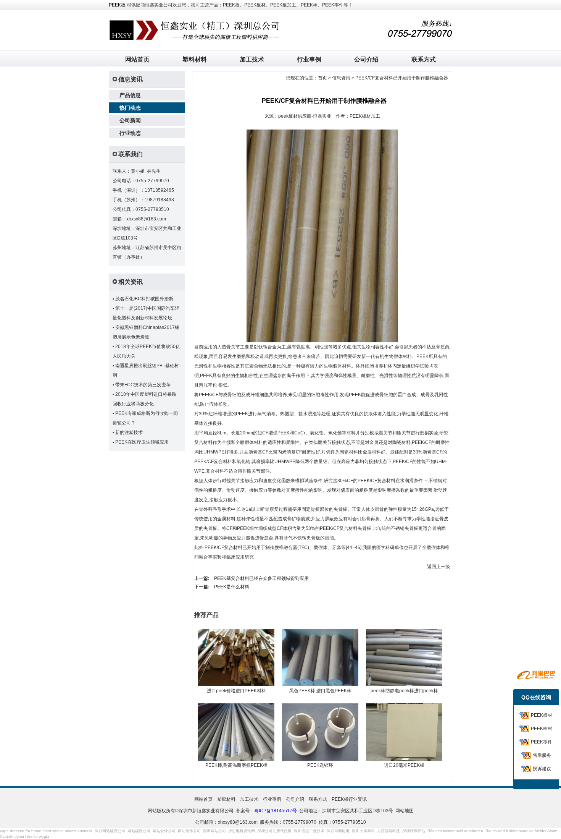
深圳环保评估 (413, 831)
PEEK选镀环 (320, 765)
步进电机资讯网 (241, 831)
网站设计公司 (164, 831)
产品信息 (130, 95)
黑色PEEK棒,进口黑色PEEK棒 (320, 690)
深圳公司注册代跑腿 (274, 831)
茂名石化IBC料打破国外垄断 (144, 298)
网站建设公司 (138, 831)
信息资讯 (341, 78)
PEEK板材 (541, 715)
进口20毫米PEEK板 (404, 765)
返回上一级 (438, 566)
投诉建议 (542, 768)
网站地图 (404, 810)
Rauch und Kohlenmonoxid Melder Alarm (521, 831)
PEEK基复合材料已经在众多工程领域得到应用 (261, 578)
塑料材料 (194, 59)
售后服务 (542, 755)
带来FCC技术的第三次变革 (143, 384)
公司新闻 (130, 120)
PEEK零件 (541, 742)
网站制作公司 (189, 831)
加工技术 (252, 59)
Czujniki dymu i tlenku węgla (24, 836)
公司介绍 (366, 59)
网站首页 (137, 59)
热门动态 (130, 108)
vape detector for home (20, 831)
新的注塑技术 (129, 432)
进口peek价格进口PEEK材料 (236, 690)
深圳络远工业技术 (309, 831)
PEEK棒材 (541, 728)
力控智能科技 (388, 831)
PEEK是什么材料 (231, 587)
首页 (322, 78)
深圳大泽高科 (363, 831)
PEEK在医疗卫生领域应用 (142, 442)
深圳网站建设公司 (110, 831)
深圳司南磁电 (338, 831)
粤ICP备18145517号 (275, 810)
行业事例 (309, 59)
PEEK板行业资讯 (349, 799)
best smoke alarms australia (68, 831)
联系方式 (423, 59)
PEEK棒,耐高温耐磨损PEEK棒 (236, 765)
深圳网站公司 (214, 831)
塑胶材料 (226, 799)
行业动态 (130, 133)
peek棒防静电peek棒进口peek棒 (404, 690)
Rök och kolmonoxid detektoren (455, 831)
